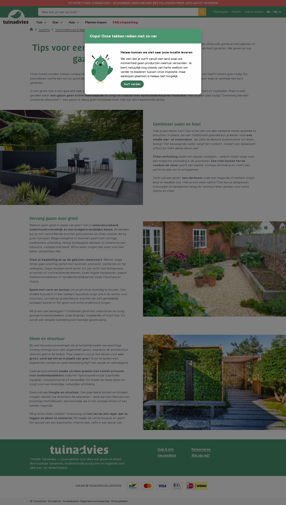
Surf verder (132, 84)
